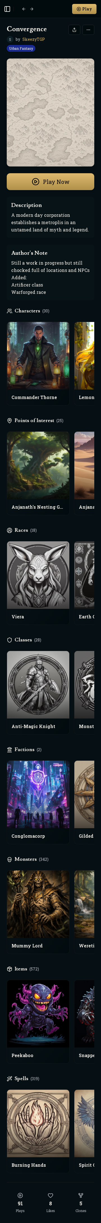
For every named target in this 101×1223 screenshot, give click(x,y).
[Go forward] (31, 9)
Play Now (56, 181)
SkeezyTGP (33, 39)
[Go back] (23, 9)
